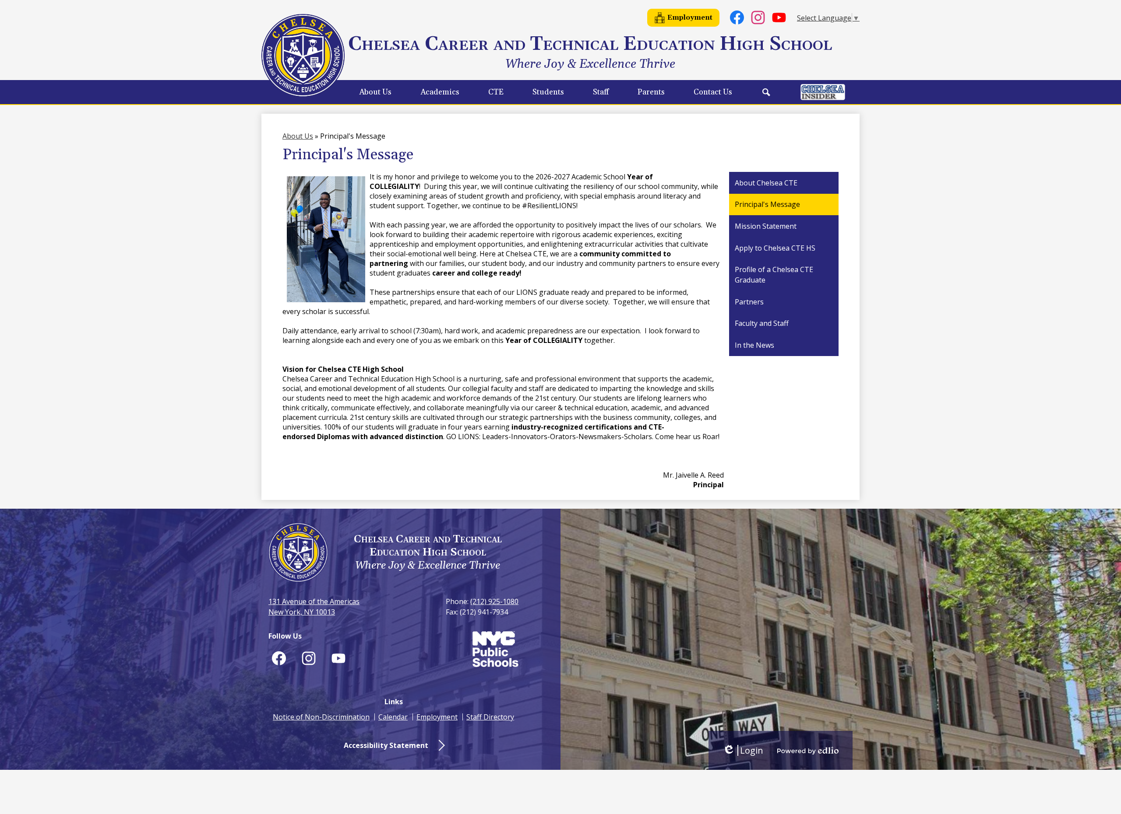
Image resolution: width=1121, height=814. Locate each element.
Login (743, 750)
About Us (297, 136)
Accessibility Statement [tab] (386, 745)
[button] (375, 92)
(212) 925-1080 (494, 601)
